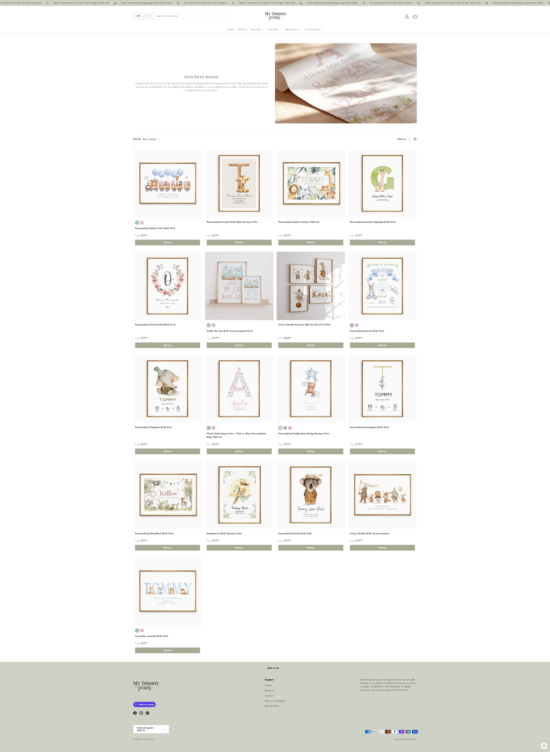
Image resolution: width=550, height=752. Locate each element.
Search (268, 685)
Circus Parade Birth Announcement (369, 533)
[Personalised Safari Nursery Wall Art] (311, 183)
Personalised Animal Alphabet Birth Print (373, 222)
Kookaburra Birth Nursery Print (224, 533)
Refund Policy (272, 706)
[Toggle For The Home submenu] (321, 29)
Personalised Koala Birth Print (295, 533)
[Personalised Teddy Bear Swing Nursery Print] (311, 388)
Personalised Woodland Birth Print (154, 533)
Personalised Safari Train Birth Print (155, 228)
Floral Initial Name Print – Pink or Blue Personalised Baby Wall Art (236, 435)
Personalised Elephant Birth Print (153, 427)
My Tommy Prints (147, 739)
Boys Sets (256, 29)
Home (231, 29)
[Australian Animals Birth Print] (167, 591)
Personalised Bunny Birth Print (367, 331)
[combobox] (180, 16)
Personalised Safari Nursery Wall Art (299, 222)
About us (269, 690)
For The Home (312, 29)
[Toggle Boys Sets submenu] (263, 29)
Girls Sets (273, 29)
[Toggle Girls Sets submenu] (280, 29)
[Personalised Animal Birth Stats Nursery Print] (239, 183)
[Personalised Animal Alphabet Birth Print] (382, 183)
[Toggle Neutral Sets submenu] (299, 29)
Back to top (274, 668)
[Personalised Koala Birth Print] (311, 495)
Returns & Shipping (275, 700)
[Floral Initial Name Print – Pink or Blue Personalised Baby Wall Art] (239, 388)
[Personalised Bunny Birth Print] (382, 286)
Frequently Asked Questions (405, 739)
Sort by (137, 139)
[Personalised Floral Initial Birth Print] (167, 286)
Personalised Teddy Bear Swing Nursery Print (303, 433)
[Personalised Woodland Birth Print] (167, 495)
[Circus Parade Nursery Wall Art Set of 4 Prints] (311, 286)
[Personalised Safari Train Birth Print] (167, 183)
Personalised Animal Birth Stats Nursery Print (232, 222)
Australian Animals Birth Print (151, 636)
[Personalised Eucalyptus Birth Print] (382, 388)
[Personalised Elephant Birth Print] (167, 388)
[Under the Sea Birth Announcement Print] (239, 286)
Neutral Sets (291, 29)
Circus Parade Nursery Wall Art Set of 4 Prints (304, 324)
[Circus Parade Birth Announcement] (382, 495)
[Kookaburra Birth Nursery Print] (239, 495)
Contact (269, 695)
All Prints (242, 29)
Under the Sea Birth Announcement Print (230, 331)
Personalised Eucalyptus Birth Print (369, 427)
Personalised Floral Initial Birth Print (155, 324)
